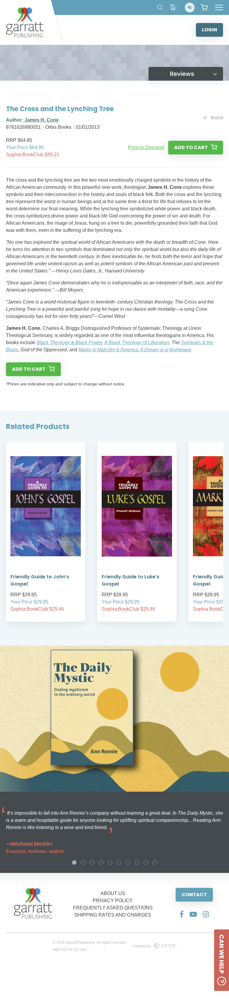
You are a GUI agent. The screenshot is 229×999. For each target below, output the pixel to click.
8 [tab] (137, 862)
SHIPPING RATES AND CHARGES (112, 914)
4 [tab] (101, 862)
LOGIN (209, 29)
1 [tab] (74, 862)
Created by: (141, 946)
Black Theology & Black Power (69, 342)
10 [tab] (155, 862)
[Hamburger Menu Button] (219, 7)
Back (217, 117)
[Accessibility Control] (190, 8)
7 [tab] (128, 862)
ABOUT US (112, 893)
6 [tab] (119, 862)
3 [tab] (92, 862)
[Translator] (174, 7)
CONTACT (194, 894)
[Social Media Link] (182, 914)
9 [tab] (146, 862)
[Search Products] (160, 7)
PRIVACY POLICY (113, 900)
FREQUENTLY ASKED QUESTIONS (113, 907)
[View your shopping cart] (204, 7)
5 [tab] (110, 862)
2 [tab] (83, 862)
